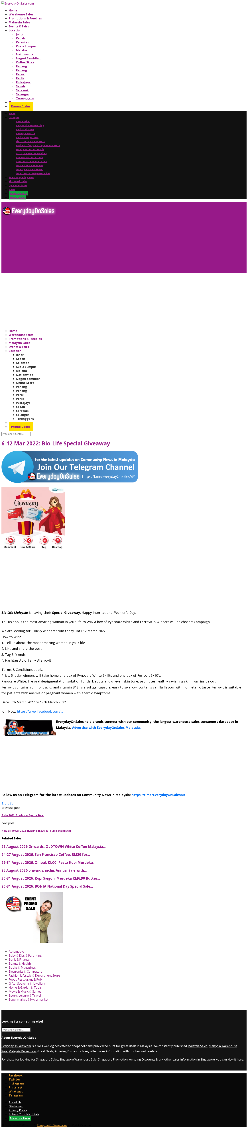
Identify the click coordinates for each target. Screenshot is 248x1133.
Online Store (25, 62)
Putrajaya (23, 82)
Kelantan (22, 42)
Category (14, 117)
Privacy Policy (18, 1110)
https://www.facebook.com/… (40, 711)
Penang (21, 70)
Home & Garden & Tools (29, 157)
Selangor (22, 94)
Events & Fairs (19, 26)
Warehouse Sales (21, 14)
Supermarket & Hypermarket (33, 173)
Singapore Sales (47, 1059)
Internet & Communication (31, 161)
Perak (20, 74)
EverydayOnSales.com (16, 1046)
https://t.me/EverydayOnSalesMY (159, 795)
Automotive (23, 121)
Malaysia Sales (19, 22)
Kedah (20, 38)
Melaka (21, 50)
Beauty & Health (25, 133)
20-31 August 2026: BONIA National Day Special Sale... (47, 886)
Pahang (21, 66)
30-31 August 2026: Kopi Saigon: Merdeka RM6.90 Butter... (50, 878)
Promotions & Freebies (25, 18)
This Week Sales (18, 181)
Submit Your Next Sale (24, 1114)
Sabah (20, 86)
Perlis (20, 78)
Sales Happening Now (21, 177)
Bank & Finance (25, 129)
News (12, 189)
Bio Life (7, 803)
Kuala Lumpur (26, 46)
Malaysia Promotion (22, 1051)
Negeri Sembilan (28, 58)
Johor (20, 34)
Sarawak (22, 90)
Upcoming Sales (18, 185)
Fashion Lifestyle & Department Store (38, 145)
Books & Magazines (27, 137)
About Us (15, 1102)
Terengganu (25, 98)
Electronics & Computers (30, 141)
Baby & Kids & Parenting (30, 125)
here (240, 1059)
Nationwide (24, 54)
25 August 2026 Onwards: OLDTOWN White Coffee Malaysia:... (54, 846)
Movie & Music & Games (29, 165)
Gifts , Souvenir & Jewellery (31, 153)
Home (13, 10)
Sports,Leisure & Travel (29, 169)
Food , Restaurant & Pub (30, 149)
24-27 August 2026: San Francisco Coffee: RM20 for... (45, 854)
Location (15, 30)
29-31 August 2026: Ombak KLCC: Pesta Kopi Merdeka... (48, 862)
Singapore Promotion (113, 1059)
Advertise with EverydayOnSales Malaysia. (106, 727)
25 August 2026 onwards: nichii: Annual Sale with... (44, 870)
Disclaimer (16, 1106)
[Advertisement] (110, 245)
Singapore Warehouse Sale (78, 1059)
